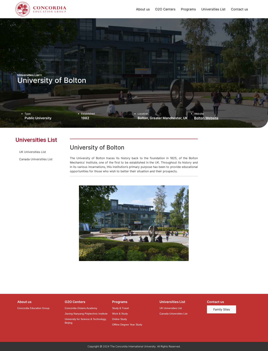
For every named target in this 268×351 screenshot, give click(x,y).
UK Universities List (32, 152)
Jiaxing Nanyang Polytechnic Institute (86, 313)
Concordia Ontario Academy (81, 308)
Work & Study (120, 313)
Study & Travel (120, 308)
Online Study (119, 319)
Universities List (213, 9)
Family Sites (221, 309)
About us (143, 9)
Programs (188, 9)
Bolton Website (206, 118)
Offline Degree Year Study (127, 324)
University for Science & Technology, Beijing (85, 321)
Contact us (239, 9)
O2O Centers (165, 9)
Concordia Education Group (33, 308)
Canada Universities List (36, 159)
